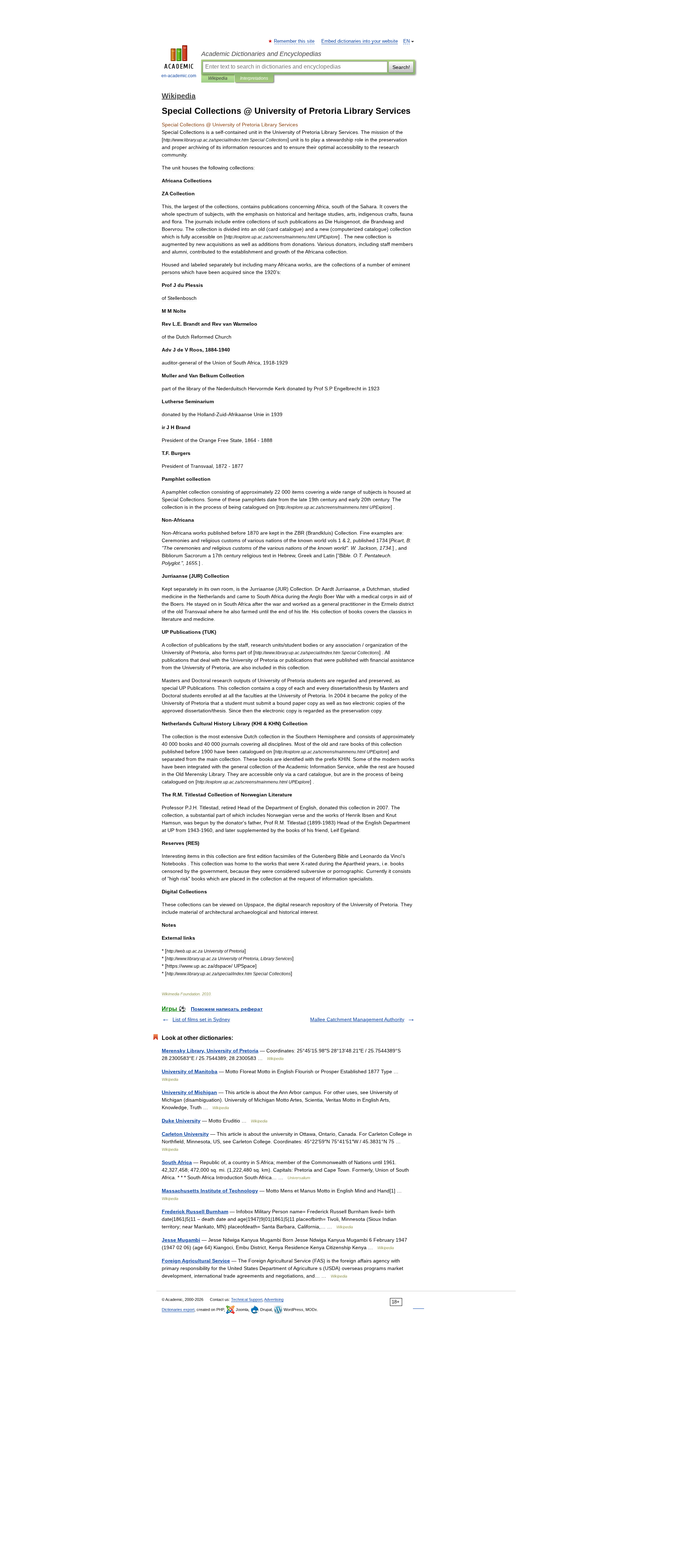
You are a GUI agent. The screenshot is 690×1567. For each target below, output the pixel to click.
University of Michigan (189, 1092)
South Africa (177, 1162)
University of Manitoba (189, 1071)
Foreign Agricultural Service (196, 1261)
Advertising (274, 1299)
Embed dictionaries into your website (359, 41)
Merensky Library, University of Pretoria (210, 1051)
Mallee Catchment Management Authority (357, 1019)
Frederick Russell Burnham (195, 1211)
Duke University (181, 1121)
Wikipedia (217, 78)
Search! (401, 67)
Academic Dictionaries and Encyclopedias (261, 53)
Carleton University (185, 1134)
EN (406, 41)
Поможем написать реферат (227, 1009)
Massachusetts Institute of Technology (210, 1191)
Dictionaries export (178, 1309)
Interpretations (254, 78)
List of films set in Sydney (201, 1019)
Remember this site (294, 41)
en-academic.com (178, 75)
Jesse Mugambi (181, 1240)
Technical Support (246, 1299)
